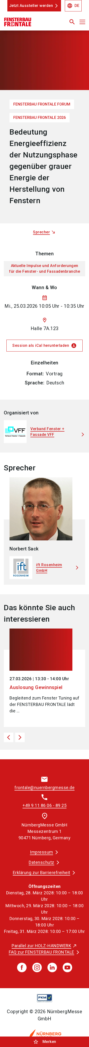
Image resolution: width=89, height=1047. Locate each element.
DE (73, 6)
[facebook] (22, 967)
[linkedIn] (52, 967)
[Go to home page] (30, 23)
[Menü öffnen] (82, 22)
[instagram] (37, 967)
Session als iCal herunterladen (44, 345)
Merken (44, 1042)
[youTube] (67, 967)
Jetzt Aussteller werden (31, 5)
